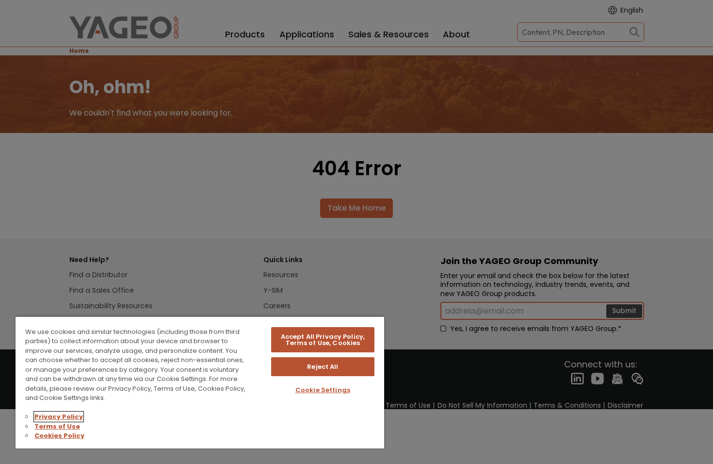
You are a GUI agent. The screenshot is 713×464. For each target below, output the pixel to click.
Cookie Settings (322, 390)
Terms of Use (57, 426)
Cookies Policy (59, 435)
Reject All (322, 366)
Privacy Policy (58, 416)
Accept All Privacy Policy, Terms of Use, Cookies (323, 340)
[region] (200, 382)
